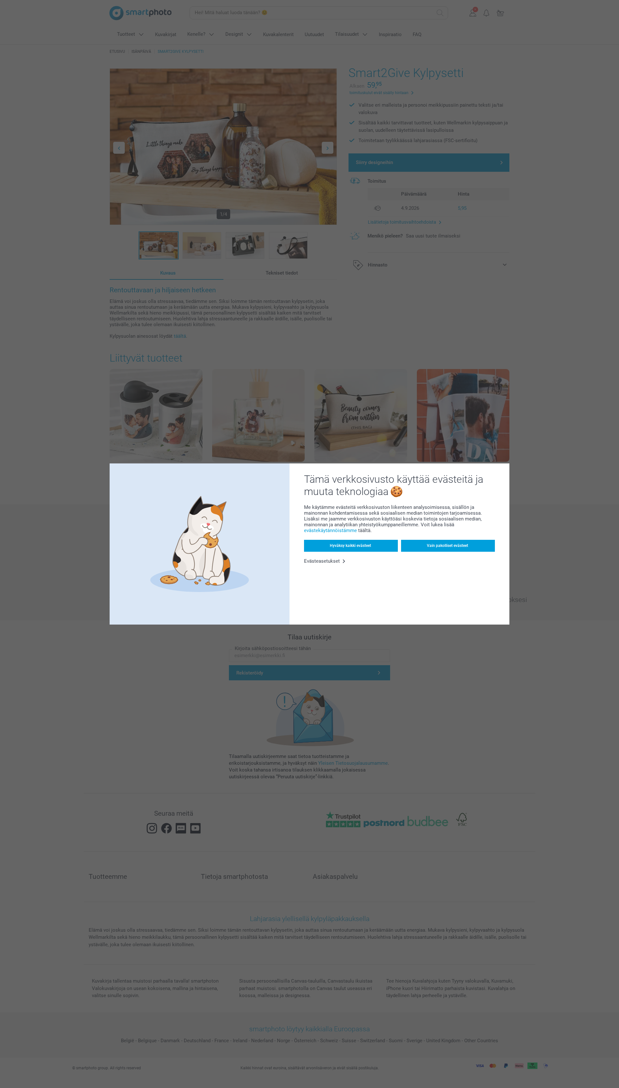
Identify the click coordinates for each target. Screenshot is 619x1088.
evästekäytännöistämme (330, 530)
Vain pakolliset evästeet (447, 545)
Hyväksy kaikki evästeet (350, 545)
